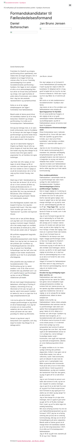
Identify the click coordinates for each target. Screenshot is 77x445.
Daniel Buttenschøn (24, 441)
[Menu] (70, 5)
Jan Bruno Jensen (38, 441)
